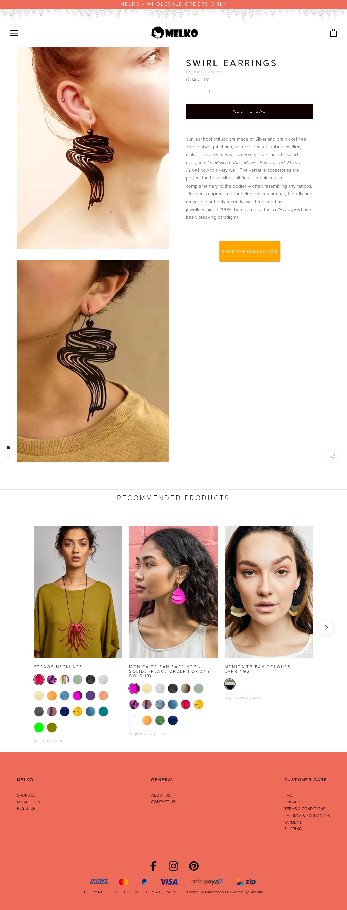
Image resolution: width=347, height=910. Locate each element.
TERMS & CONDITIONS (304, 809)
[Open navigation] (14, 33)
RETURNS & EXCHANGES (307, 816)
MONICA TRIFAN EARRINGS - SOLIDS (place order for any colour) (169, 671)
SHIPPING (293, 829)
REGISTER (26, 809)
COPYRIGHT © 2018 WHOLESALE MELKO (133, 892)
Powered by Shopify (245, 892)
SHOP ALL (26, 795)
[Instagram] (173, 866)
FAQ (288, 795)
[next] (325, 627)
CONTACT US (163, 802)
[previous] (21, 627)
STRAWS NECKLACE (58, 667)
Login (191, 72)
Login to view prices (52, 741)
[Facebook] (153, 866)
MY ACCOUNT (29, 802)
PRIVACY (292, 802)
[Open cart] (333, 33)
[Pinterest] (194, 866)
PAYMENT (293, 823)
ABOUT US (160, 795)
